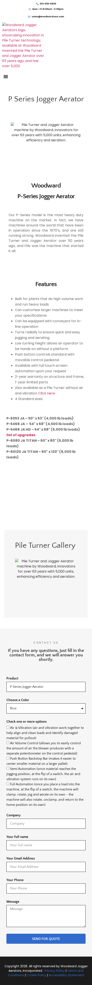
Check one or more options (26, 722)
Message (12, 902)
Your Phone (15, 880)
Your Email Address (20, 858)
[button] (5, 76)
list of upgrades (20, 435)
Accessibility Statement (66, 975)
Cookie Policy (36, 975)
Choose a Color (17, 700)
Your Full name (17, 837)
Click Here (46, 393)
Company (13, 815)
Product (12, 678)
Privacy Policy (55, 971)
